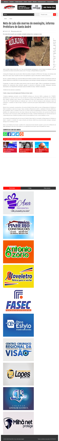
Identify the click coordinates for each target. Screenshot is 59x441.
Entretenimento (42, 1)
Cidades (12, 1)
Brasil (30, 1)
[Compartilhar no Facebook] (9, 135)
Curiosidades (50, 1)
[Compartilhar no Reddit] (22, 135)
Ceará (25, 1)
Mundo (34, 1)
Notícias (6, 1)
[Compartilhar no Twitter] (13, 135)
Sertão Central (18, 1)
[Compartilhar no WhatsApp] (5, 135)
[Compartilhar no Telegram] (17, 135)
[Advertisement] (29, 171)
